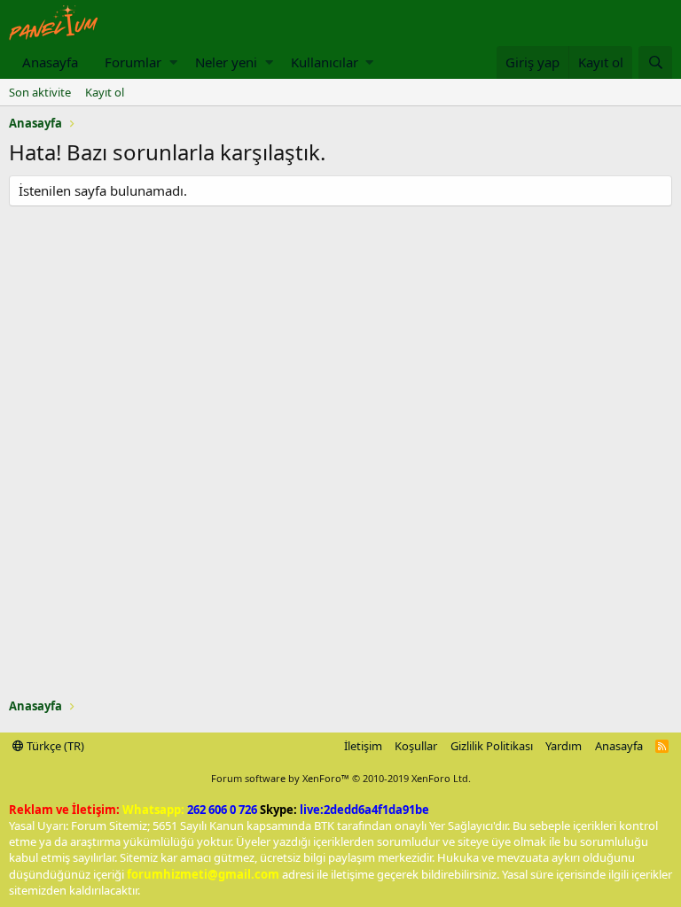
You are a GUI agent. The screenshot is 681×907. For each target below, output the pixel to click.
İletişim (363, 746)
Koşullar (416, 746)
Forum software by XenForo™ (341, 778)
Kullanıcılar (324, 62)
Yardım (563, 746)
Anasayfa (50, 62)
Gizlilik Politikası (491, 746)
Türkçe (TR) (54, 746)
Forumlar (133, 62)
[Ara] (655, 62)
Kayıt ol (104, 92)
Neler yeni (226, 62)
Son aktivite (40, 92)
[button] (173, 62)
